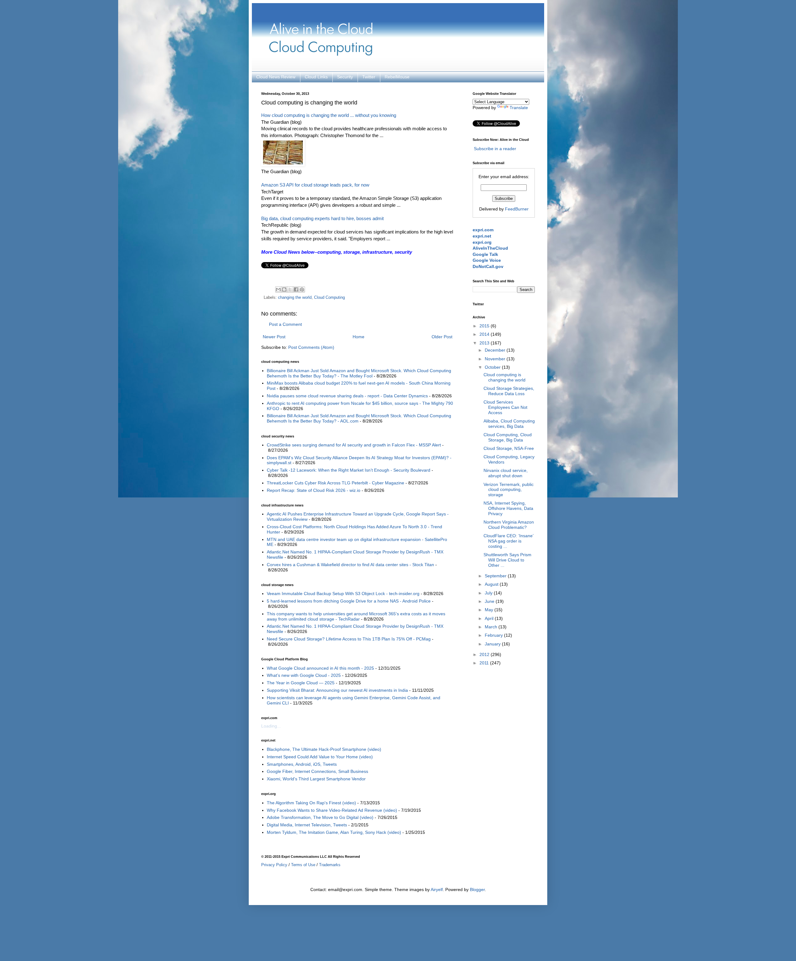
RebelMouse (397, 76)
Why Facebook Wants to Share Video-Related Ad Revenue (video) (332, 810)
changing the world (295, 297)
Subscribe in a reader (495, 148)
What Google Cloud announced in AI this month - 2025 (320, 668)
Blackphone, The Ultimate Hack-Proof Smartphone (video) (324, 749)
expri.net (482, 235)
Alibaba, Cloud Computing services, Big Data (509, 423)
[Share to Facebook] (296, 289)
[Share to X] (290, 289)
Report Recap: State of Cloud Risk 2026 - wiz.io (313, 490)
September (496, 575)
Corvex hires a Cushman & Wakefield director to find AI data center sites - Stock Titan (350, 564)
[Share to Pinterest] (302, 289)
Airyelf (437, 889)
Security (345, 76)
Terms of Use (303, 864)
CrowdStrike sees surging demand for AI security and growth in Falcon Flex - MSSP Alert (354, 444)
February (494, 635)
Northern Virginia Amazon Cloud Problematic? (509, 525)
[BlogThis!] (284, 289)
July (489, 592)
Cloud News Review (275, 76)
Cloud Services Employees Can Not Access (505, 407)
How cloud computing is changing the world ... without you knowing (328, 115)
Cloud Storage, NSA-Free (509, 448)
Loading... (271, 725)
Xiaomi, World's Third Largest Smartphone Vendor (316, 778)
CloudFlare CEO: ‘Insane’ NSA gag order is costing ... (508, 541)
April (490, 618)
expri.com (483, 229)
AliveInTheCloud (490, 248)
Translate (519, 107)
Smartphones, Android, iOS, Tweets (302, 764)
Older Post (442, 336)
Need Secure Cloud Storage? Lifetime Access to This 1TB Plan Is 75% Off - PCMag (349, 638)
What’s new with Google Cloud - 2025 (304, 675)
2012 (485, 654)
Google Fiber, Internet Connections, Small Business (317, 771)
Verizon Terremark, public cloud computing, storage (509, 489)
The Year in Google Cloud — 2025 (301, 682)
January (493, 643)
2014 (485, 334)
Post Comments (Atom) (311, 347)
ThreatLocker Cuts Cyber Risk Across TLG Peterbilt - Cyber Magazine (335, 482)
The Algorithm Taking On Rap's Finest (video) (311, 802)
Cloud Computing (329, 297)
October (493, 367)
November (496, 358)
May (489, 609)
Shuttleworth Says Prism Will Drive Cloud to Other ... (507, 560)
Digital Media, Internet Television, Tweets (307, 824)
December (496, 350)
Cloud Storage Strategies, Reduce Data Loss (509, 391)
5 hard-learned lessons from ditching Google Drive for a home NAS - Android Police (349, 600)
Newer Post (274, 336)
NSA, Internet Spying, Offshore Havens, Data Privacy (508, 508)
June (490, 601)
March (491, 626)
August (492, 584)
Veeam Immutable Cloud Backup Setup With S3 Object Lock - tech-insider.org (343, 593)
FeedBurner (517, 208)
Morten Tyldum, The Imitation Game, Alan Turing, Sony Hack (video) (334, 832)
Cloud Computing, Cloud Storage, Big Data (508, 437)
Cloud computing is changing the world (504, 377)
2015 (485, 325)
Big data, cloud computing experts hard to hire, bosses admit (322, 218)
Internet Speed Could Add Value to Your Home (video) (320, 756)
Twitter (368, 76)
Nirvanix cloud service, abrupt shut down (506, 473)
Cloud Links (316, 76)
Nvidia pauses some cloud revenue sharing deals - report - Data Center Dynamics (347, 395)
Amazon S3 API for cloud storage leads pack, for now (315, 184)
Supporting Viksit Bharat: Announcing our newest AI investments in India (337, 690)
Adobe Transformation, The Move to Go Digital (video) (320, 817)
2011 (484, 662)
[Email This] (278, 289)
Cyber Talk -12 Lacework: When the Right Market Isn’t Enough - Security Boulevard (348, 470)
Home (358, 336)
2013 (485, 342)
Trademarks (329, 864)
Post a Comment (285, 324)
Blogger (477, 889)
